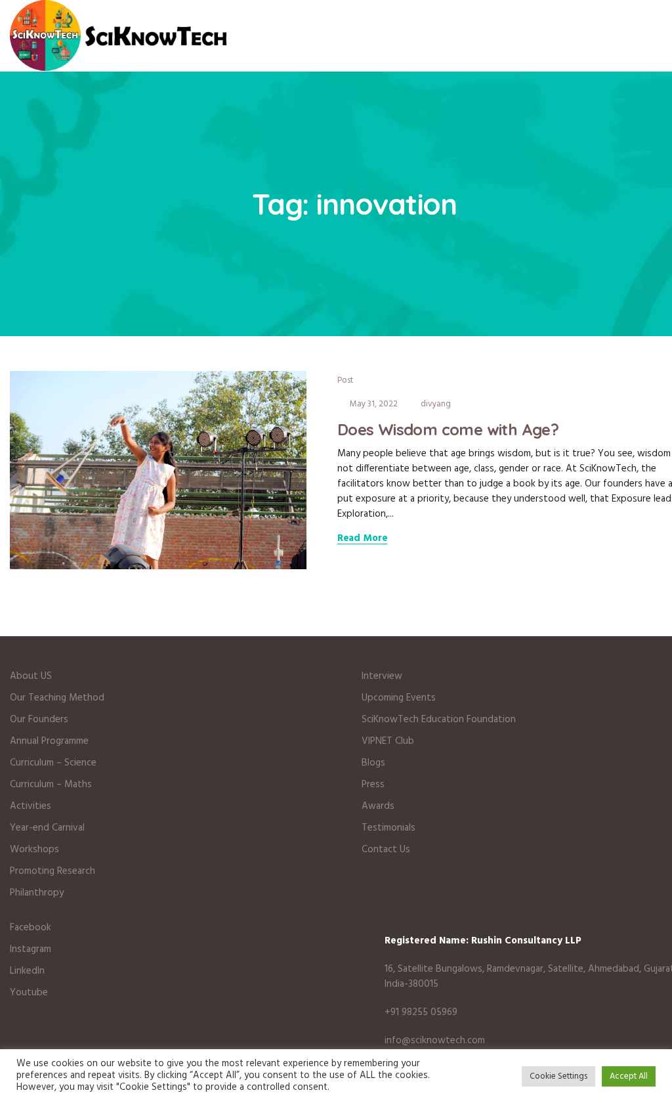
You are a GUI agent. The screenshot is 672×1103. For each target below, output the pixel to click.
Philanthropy (38, 893)
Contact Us (386, 849)
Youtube (29, 993)
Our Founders (39, 719)
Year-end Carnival (47, 828)
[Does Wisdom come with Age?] (158, 469)
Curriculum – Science (53, 763)
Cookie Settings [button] (558, 1076)
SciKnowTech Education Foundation (439, 719)
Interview (382, 676)
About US (31, 676)
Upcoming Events (399, 698)
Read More (362, 539)
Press (373, 784)
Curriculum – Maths (51, 784)
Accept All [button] (629, 1076)
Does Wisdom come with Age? (447, 429)
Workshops (34, 849)
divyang (436, 404)
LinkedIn (27, 971)
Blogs (373, 763)
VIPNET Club (388, 741)
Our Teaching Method (57, 698)
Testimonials (388, 828)
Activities (30, 806)
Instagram (30, 949)
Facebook (30, 928)
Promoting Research (52, 871)
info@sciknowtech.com (435, 1041)
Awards (378, 806)
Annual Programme (49, 741)
